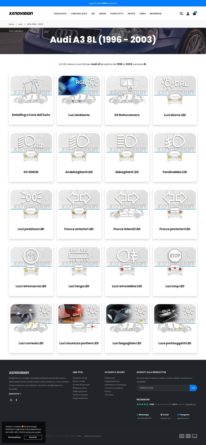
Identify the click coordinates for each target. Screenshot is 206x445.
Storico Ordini (79, 381)
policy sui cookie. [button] (33, 432)
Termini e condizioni (114, 388)
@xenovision (183, 418)
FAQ (79, 436)
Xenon (102, 13)
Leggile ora (191, 404)
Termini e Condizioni (92, 436)
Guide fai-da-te (80, 378)
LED (93, 13)
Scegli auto (60, 13)
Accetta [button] (33, 437)
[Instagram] (11, 400)
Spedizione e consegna (115, 384)
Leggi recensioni (80, 398)
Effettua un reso (80, 388)
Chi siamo (109, 395)
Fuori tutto (116, 13)
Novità (131, 13)
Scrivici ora (166, 418)
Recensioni (155, 13)
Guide (143, 13)
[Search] (181, 13)
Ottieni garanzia (80, 391)
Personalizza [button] (14, 437)
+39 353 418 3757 (144, 418)
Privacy (108, 391)
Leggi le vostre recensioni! (103, 3)
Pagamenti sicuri (112, 381)
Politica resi (110, 378)
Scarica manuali (80, 395)
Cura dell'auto (79, 13)
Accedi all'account (81, 384)
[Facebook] (16, 400)
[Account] (188, 13)
